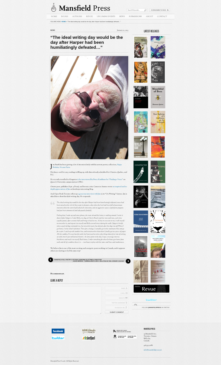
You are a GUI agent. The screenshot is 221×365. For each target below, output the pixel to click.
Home (54, 16)
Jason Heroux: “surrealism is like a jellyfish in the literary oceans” (98, 261)
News (122, 16)
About (149, 16)
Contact (162, 16)
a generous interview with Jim (89, 194)
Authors (77, 16)
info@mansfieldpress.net (153, 350)
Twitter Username (118, 303)
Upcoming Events (106, 16)
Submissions (135, 16)
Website (122, 298)
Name (123, 288)
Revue (89, 16)
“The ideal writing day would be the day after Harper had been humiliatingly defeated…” (86, 42)
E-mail (123, 293)
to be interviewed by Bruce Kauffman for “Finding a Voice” (100, 179)
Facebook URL (120, 307)
